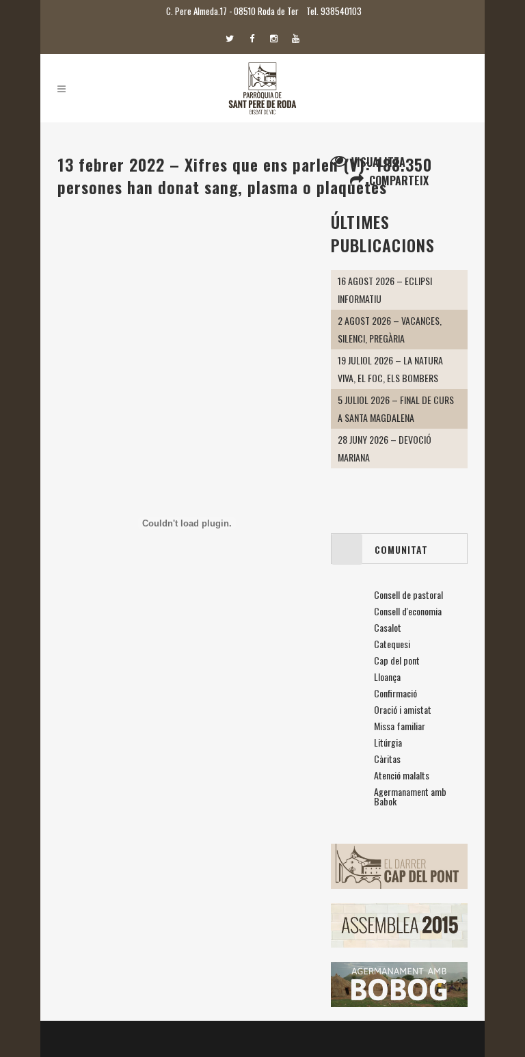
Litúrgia (388, 742)
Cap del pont (397, 660)
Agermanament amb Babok (410, 796)
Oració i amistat (402, 709)
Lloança (387, 676)
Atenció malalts (401, 775)
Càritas (387, 758)
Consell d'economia (408, 611)
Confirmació (395, 693)
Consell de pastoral (408, 594)
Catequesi (392, 644)
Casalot (387, 627)
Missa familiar (399, 726)
